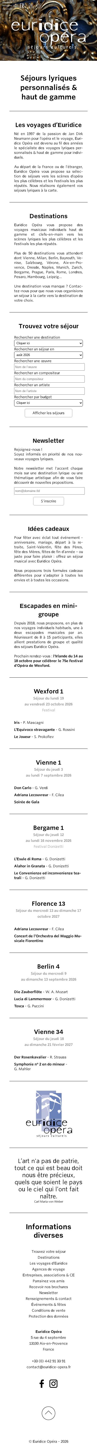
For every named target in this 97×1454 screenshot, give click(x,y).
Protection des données (48, 1316)
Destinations (49, 1257)
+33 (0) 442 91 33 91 (48, 1361)
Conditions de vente (48, 1310)
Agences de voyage (48, 1269)
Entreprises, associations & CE (49, 1275)
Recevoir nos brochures (48, 1287)
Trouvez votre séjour (49, 1251)
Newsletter (48, 1293)
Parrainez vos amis (49, 1281)
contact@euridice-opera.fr (49, 1367)
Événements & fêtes (48, 1304)
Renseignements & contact (49, 1299)
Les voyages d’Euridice (49, 1263)
